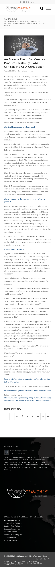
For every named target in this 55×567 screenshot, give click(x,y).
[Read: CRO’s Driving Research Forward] (6, 452)
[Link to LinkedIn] (37, 559)
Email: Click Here (10, 540)
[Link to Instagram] (41, 559)
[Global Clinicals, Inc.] (23, 9)
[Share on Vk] (37, 416)
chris (31, 71)
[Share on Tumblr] (32, 416)
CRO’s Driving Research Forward (22, 451)
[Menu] (47, 9)
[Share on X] (12, 416)
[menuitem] (41, 9)
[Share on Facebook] (6, 416)
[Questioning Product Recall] (24, 45)
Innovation (22, 71)
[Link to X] (45, 559)
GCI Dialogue (10, 18)
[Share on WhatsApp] (17, 416)
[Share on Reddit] (43, 416)
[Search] (41, 9)
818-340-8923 (24, 2)
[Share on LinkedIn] (27, 416)
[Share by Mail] (48, 416)
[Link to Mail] (49, 559)
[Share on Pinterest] (22, 416)
